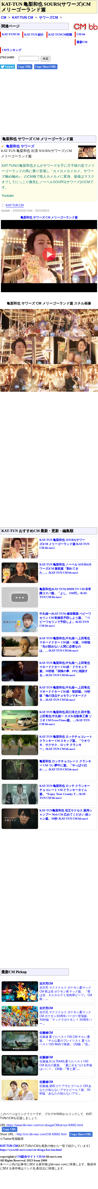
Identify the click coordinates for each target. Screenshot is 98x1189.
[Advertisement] (49, 104)
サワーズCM (48, 17)
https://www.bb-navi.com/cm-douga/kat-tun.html (31, 1149)
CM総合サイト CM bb (30, 1156)
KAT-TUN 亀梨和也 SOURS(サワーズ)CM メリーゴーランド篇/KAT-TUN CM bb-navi (64, 544)
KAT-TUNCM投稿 (60, 34)
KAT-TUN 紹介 (34, 34)
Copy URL (24, 66)
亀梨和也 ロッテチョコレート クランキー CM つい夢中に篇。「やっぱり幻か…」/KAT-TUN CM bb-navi (65, 765)
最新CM (82, 42)
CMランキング (11, 50)
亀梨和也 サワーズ (20, 146)
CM (3, 17)
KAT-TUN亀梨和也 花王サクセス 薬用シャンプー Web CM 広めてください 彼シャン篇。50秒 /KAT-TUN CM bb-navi (65, 814)
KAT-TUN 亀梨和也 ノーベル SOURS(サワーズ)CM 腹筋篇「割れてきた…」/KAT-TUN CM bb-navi (65, 568)
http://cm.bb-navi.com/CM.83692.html (42, 1134)
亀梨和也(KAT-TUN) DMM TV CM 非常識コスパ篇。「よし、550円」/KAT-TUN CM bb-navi (65, 593)
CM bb (81, 34)
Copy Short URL (46, 66)
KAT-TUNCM (11, 34)
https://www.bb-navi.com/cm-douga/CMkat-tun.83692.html (45, 1125)
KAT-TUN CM (22, 17)
